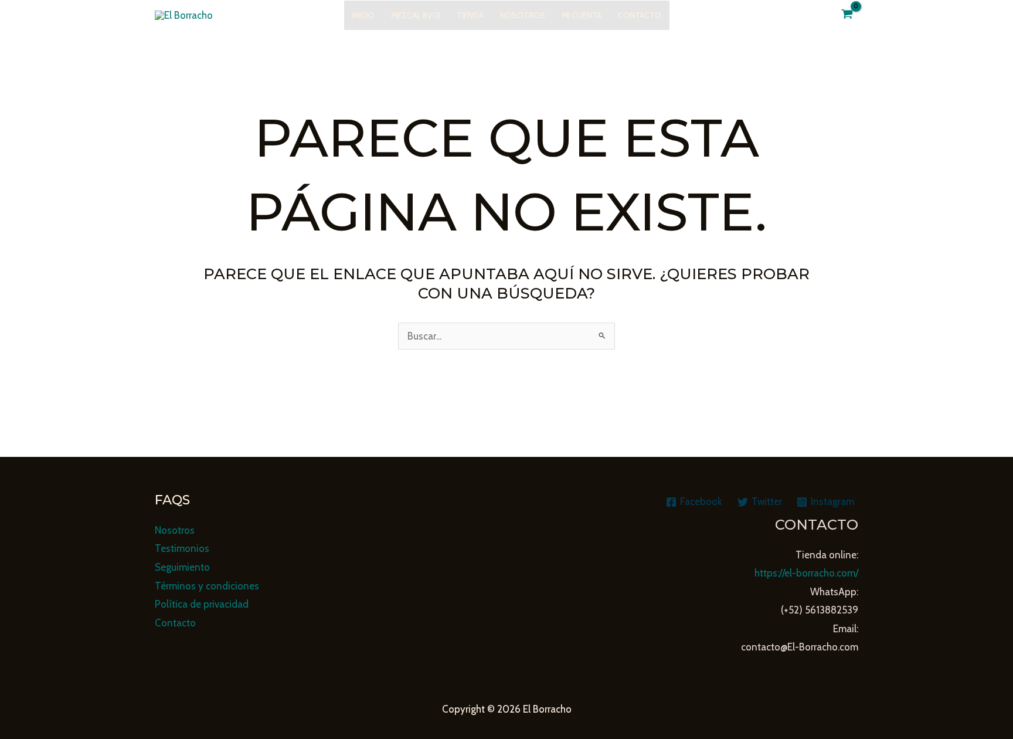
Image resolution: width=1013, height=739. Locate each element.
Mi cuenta (581, 15)
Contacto (639, 15)
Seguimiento (182, 567)
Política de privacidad (202, 604)
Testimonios (182, 548)
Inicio (363, 15)
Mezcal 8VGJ (415, 15)
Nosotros (522, 15)
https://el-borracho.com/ (806, 573)
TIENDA (470, 15)
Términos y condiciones (207, 586)
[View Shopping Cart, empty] (847, 15)
